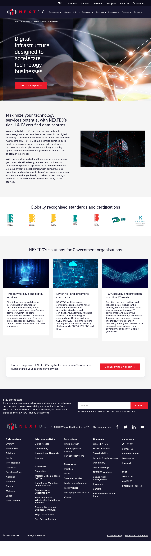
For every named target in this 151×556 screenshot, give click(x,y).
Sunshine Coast (14, 472)
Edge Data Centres (44, 515)
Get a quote (128, 458)
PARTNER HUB (130, 486)
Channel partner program (72, 450)
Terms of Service (126, 411)
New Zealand (13, 501)
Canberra (10, 467)
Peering (39, 458)
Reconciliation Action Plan (104, 495)
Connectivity (41, 449)
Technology (54, 21)
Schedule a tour (130, 454)
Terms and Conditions (136, 535)
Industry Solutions (40, 21)
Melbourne (12, 449)
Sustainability (100, 453)
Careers (97, 489)
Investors (98, 484)
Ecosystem (70, 439)
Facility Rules (71, 488)
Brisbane (10, 453)
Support (126, 463)
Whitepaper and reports (76, 493)
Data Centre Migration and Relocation (46, 484)
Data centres (13, 439)
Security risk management (100, 478)
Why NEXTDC (100, 444)
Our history (99, 463)
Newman (10, 482)
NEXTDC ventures (102, 472)
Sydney (10, 444)
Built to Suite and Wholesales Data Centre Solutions (47, 500)
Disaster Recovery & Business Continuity (45, 508)
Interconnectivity (45, 439)
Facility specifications (75, 483)
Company (98, 439)
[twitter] (125, 427)
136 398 (129, 444)
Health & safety (101, 449)
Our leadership (101, 467)
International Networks (47, 453)
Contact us (127, 449)
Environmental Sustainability (42, 491)
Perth (9, 458)
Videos (67, 497)
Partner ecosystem (74, 456)
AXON (125, 481)
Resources (70, 464)
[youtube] (142, 427)
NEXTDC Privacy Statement (33, 413)
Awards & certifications (105, 458)
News (67, 474)
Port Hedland (13, 463)
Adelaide (10, 477)
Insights (68, 469)
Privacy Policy (114, 411)
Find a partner (71, 444)
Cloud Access (42, 444)
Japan (9, 496)
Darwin (9, 486)
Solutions (26, 21)
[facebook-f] (117, 427)
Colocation (40, 471)
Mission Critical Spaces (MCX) (47, 477)
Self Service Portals (45, 519)
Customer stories (73, 478)
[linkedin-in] (134, 427)
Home (17, 21)
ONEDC (126, 477)
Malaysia (10, 491)
